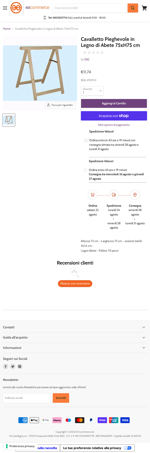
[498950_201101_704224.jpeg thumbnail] (9, 120)
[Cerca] (133, 8)
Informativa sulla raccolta (38, 448)
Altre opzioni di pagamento (114, 124)
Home (7, 28)
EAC (87, 59)
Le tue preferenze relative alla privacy (92, 448)
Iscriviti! (61, 398)
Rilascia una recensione (75, 283)
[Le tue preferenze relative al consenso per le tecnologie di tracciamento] (20, 446)
